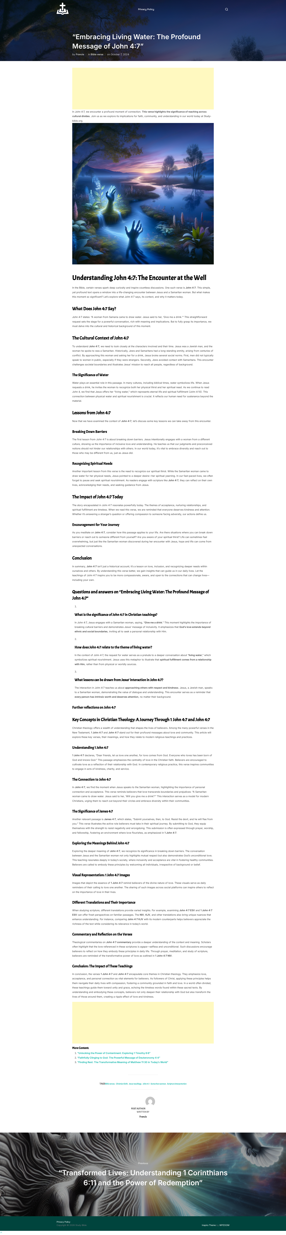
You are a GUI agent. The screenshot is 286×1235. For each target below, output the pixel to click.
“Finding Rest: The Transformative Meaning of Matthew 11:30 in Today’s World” (122, 1062)
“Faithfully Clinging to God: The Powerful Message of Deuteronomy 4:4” (118, 1057)
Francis (80, 54)
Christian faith (122, 1084)
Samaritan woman (158, 1084)
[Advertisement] (143, 88)
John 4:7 (146, 1084)
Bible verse (97, 54)
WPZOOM (224, 1225)
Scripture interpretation (176, 1084)
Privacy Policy (146, 9)
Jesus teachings (135, 1084)
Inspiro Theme (209, 1225)
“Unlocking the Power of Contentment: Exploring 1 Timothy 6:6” (113, 1053)
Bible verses (110, 1084)
